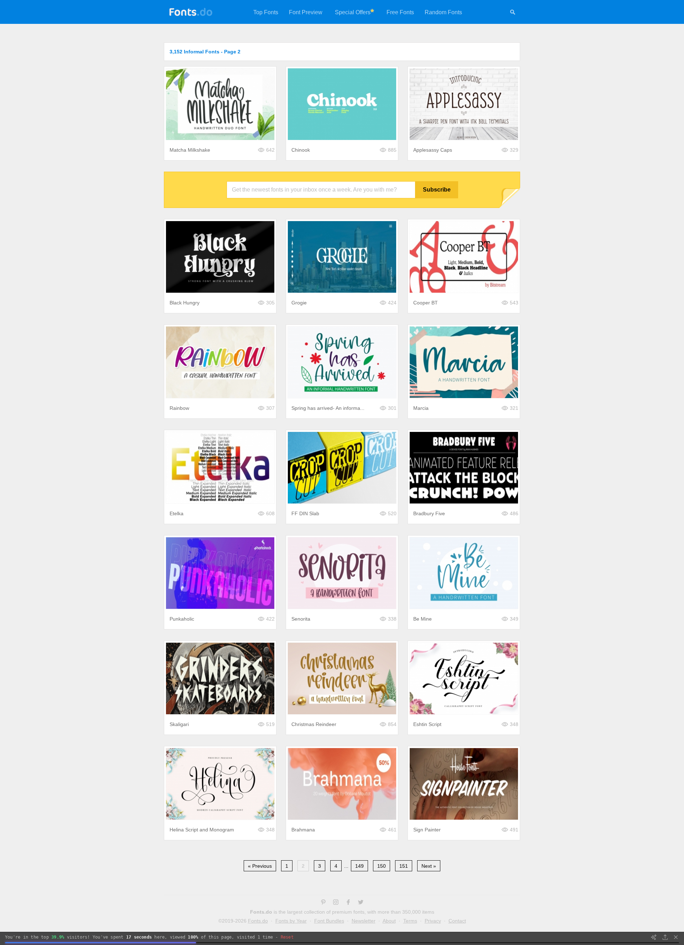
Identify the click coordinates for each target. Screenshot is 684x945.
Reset (287, 937)
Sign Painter (427, 829)
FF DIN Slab (305, 513)
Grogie (299, 303)
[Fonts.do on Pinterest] (323, 903)
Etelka (176, 513)
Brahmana (303, 829)
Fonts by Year (291, 921)
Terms (410, 921)
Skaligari (179, 724)
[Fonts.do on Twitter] (360, 903)
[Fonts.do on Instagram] (335, 903)
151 (403, 866)
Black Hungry (185, 303)
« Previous (260, 866)
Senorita (300, 619)
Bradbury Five (429, 513)
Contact (457, 921)
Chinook (300, 150)
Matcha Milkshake (190, 150)
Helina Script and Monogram (202, 829)
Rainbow (179, 408)
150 (381, 866)
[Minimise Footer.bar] (676, 937)
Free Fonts (400, 12)
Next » (428, 866)
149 (359, 866)
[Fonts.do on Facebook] (348, 903)
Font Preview (305, 12)
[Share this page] (665, 937)
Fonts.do (258, 921)
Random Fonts (443, 12)
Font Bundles (329, 921)
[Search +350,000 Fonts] (512, 13)
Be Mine (422, 619)
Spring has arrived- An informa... (327, 408)
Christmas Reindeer (313, 724)
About (389, 921)
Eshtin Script (427, 724)
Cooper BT (425, 303)
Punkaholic (182, 619)
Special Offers (352, 12)
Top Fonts (265, 12)
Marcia (421, 408)
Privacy (433, 921)
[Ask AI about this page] (654, 937)
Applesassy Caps (432, 150)
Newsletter (363, 921)
